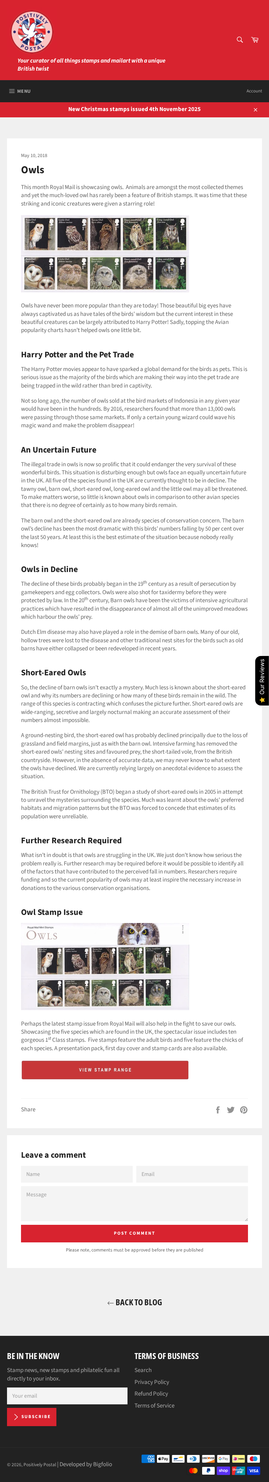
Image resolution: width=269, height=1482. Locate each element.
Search (143, 1370)
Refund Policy (151, 1394)
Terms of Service (154, 1406)
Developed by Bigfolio (86, 1464)
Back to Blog (138, 1302)
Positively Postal (39, 1464)
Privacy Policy (151, 1382)
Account (254, 91)
